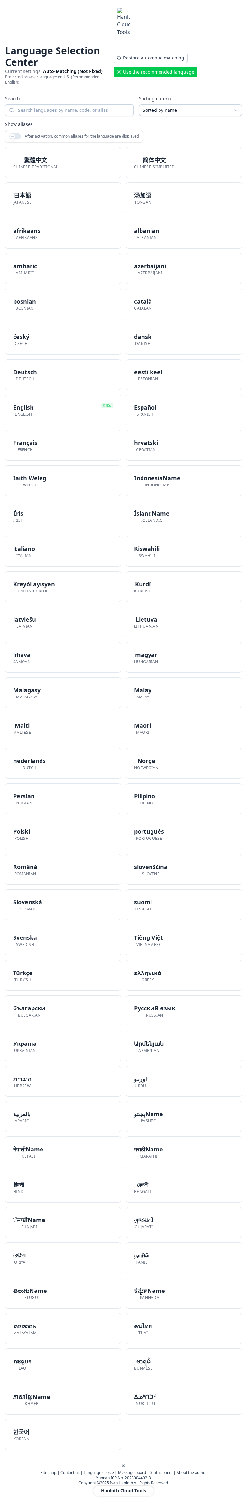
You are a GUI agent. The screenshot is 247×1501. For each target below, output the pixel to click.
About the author (192, 1472)
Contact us (69, 1472)
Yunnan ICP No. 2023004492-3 (123, 1477)
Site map (48, 1472)
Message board (132, 1472)
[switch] (15, 136)
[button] (63, 162)
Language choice (99, 1472)
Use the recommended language (158, 72)
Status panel (161, 1472)
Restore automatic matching (153, 58)
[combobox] (190, 110)
